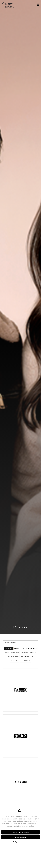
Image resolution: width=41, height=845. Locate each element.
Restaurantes (13, 656)
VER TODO (8, 648)
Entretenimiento (12, 652)
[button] (38, 5)
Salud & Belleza (27, 656)
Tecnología (25, 660)
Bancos (17, 648)
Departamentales (30, 648)
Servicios (14, 660)
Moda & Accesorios (28, 652)
